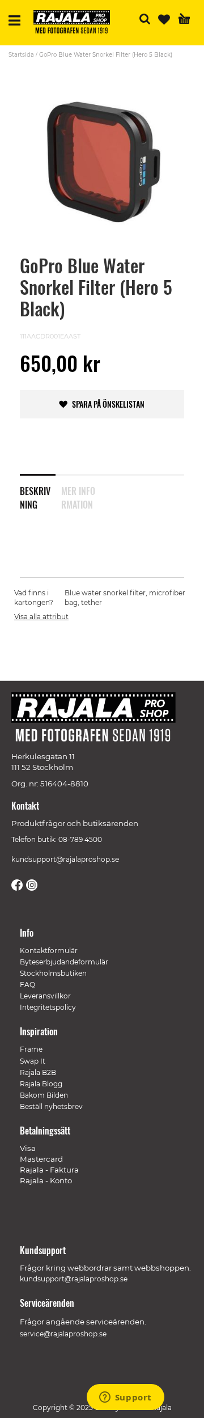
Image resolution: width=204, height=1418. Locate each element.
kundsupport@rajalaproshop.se (65, 859)
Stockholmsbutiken (53, 973)
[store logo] (75, 23)
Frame (31, 1049)
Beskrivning (35, 495)
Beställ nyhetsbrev (51, 1106)
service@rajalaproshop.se (63, 1334)
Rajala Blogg (41, 1084)
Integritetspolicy (48, 1007)
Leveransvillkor (45, 996)
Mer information (78, 495)
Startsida (21, 54)
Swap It (32, 1061)
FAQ (27, 984)
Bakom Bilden (44, 1095)
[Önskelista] (164, 20)
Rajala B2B (38, 1072)
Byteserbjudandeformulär (64, 962)
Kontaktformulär (49, 950)
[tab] (40, 490)
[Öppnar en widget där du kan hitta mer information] (125, 1398)
